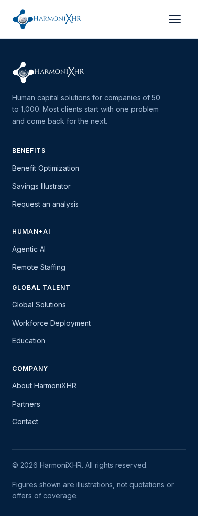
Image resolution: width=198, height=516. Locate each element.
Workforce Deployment (51, 323)
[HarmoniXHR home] (47, 19)
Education (28, 340)
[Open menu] (174, 19)
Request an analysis (45, 204)
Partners (26, 404)
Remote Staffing (38, 267)
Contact (25, 421)
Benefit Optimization (45, 168)
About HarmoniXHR (44, 385)
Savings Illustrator (41, 186)
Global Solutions (39, 304)
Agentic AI (29, 249)
